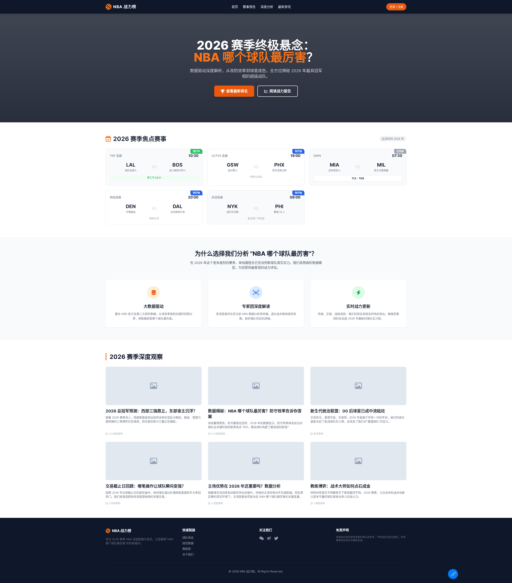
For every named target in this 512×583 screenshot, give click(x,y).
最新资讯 (284, 7)
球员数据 (188, 543)
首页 (235, 7)
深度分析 (266, 7)
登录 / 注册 (396, 6)
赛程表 (186, 548)
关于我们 (188, 554)
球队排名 (188, 537)
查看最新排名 (237, 91)
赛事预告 (249, 7)
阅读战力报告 (280, 91)
